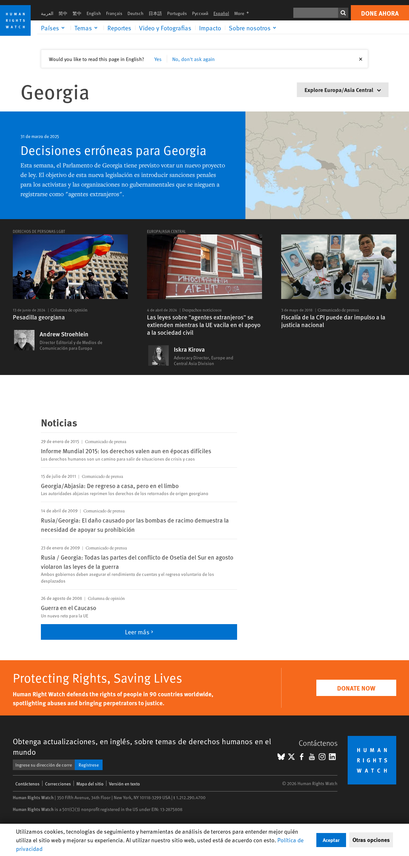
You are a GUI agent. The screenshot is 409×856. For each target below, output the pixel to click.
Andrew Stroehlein (64, 334)
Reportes (119, 27)
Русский (200, 13)
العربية (47, 13)
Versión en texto (124, 784)
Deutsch (135, 13)
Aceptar (331, 840)
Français (114, 13)
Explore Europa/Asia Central (339, 90)
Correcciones (58, 784)
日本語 (155, 13)
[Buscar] (343, 13)
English (94, 13)
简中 (62, 13)
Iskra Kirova (189, 349)
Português (177, 13)
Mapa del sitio (90, 784)
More (243, 13)
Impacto (210, 27)
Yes (158, 58)
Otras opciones (371, 840)
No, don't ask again (193, 58)
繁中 (77, 13)
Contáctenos (27, 784)
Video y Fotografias (165, 27)
